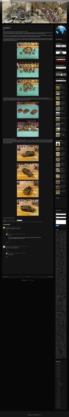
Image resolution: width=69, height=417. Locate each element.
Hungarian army (58, 277)
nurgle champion (59, 309)
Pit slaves (61, 319)
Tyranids (57, 340)
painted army (63, 314)
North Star (60, 308)
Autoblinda (7, 221)
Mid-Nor (64, 295)
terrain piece (32, 221)
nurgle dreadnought (61, 310)
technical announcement (61, 336)
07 (58, 388)
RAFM (65, 322)
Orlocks (59, 314)
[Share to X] (19, 220)
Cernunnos (57, 249)
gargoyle (57, 270)
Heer (61, 274)
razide (57, 325)
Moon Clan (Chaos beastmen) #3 (62, 87)
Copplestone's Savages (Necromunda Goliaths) (62, 176)
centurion (64, 248)
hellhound (64, 274)
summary (57, 336)
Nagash (64, 300)
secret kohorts (63, 330)
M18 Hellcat (64, 285)
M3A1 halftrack (20, 221)
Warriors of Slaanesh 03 (62, 113)
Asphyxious (58, 235)
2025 (58, 364)
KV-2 (65, 281)
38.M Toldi (60, 231)
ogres (65, 311)
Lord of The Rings (63, 283)
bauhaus (61, 238)
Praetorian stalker (62, 321)
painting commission (61, 315)
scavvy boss (63, 328)
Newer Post (5, 276)
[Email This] (17, 220)
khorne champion (58, 281)
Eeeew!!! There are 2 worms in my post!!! (63, 186)
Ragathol (57, 323)
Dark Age (61, 257)
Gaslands (60, 270)
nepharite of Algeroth (62, 304)
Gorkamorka (58, 273)
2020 (58, 371)
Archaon (57, 234)
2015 (58, 400)
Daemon (57, 257)
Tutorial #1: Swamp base (62, 97)
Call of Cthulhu (59, 246)
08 (58, 386)
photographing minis (62, 318)
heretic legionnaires (59, 275)
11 (58, 379)
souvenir (64, 334)
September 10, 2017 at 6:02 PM (22, 246)
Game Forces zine (63, 268)
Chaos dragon (60, 250)
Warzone (64, 353)
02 (58, 395)
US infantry (41, 221)
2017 (58, 376)
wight (57, 355)
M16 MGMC (59, 285)
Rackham (61, 322)
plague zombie (61, 320)
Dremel (61, 262)
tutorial (65, 339)
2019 (58, 373)
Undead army (62, 340)
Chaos (61, 249)
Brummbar (57, 245)
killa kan (62, 281)
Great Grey (62, 273)
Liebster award (58, 283)
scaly (61, 327)
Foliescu (64, 265)
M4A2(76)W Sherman (62, 290)
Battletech (57, 238)
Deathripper (64, 259)
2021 (58, 370)
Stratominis (64, 335)
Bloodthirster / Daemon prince (63, 118)
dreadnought (58, 262)
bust (65, 245)
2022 (58, 368)
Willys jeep (60, 355)
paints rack (64, 316)
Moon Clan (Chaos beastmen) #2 (62, 92)
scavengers (64, 327)
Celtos (61, 248)
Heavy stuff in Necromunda (62, 191)
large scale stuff (61, 282)
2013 (58, 403)
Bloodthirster (57, 243)
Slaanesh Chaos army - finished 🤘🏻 (62, 134)
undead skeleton (59, 343)
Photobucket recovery (26, 221)
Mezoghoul (61, 295)
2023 (58, 367)
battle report (63, 237)
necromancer (58, 301)
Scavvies (58, 328)
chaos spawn (60, 251)
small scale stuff (59, 334)
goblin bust (61, 271)
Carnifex (57, 247)
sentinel (62, 331)
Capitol (65, 246)
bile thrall (57, 240)
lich (65, 282)
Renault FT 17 (63, 326)
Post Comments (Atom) (30, 280)
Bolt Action (11, 221)
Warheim (64, 351)
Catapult (64, 247)
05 (58, 391)
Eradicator (57, 264)
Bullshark (60, 245)
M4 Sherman (58, 289)
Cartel (62, 247)
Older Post (50, 276)
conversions (58, 253)
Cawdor (57, 248)
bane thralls (58, 236)
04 (58, 392)
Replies (8, 232)
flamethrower (61, 265)
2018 (58, 374)
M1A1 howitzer (58, 286)
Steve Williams (8, 227)
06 (58, 389)
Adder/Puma (64, 232)
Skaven (57, 333)
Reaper (61, 325)
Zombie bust (60, 383)
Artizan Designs (63, 234)
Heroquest (64, 275)
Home (28, 276)
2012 (58, 404)
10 (58, 380)
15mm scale (57, 231)
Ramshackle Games (62, 323)
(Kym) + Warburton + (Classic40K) (11, 246)
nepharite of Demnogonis (61, 305)
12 (58, 377)
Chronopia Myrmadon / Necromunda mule (62, 108)
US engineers (36, 221)
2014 (58, 401)
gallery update (15, 221)
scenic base (58, 329)
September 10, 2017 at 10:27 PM (20, 253)
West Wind (64, 354)
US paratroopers (61, 347)
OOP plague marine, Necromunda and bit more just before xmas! (60, 170)
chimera (57, 252)
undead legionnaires (62, 342)
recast (65, 325)
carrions (59, 247)
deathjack (59, 259)
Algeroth (64, 233)
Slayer (65, 333)
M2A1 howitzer (58, 287)
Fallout (57, 265)
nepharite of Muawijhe (59, 306)
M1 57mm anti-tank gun (60, 284)
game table (58, 269)
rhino (56, 327)
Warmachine (58, 352)
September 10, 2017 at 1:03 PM (16, 227)
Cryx (61, 255)
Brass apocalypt (58, 244)
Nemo (57, 304)
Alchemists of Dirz (59, 233)
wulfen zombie (63, 356)
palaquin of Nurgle (59, 317)
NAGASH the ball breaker (62, 123)
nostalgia (64, 308)
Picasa (57, 319)
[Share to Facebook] (20, 220)
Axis (65, 235)
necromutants (58, 303)
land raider (57, 282)
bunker (63, 245)
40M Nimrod (58, 232)
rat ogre (57, 324)
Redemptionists (58, 326)
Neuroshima (60, 307)
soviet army (58, 335)
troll (61, 339)
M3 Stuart (64, 287)
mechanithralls (58, 294)
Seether (57, 331)
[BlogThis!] (18, 220)
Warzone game (59, 354)
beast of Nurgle (59, 239)
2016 (58, 398)
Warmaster (64, 352)
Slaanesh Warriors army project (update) (63, 129)
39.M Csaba (64, 231)
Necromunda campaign (61, 302)
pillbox (59, 319)
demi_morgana (10, 253)
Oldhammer (59, 312)
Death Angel (61, 258)
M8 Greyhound (61, 292)
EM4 (61, 263)
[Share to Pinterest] (21, 220)
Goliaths (64, 272)
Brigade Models (63, 244)
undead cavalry (59, 341)
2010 (58, 407)
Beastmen (64, 239)
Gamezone (64, 269)
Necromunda (63, 301)
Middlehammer (60, 297)
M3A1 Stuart (64, 288)
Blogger (40, 414)
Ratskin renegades (63, 324)
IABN (63, 277)
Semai (60, 331)
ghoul (59, 271)
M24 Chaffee (64, 286)
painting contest (59, 316)
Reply (7, 242)
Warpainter (58, 353)
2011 (58, 406)
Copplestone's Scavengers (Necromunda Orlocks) (62, 103)
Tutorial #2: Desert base (62, 143)
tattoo (61, 336)
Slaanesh (61, 333)
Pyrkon (57, 322)
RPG (59, 327)
